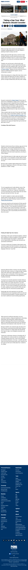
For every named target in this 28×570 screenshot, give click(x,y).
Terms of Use (18, 519)
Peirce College (5, 69)
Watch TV (22, 1)
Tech (17, 476)
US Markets (3, 497)
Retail (2, 508)
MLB (16, 497)
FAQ (16, 522)
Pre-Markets (3, 510)
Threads (7, 26)
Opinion (18, 508)
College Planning (13, 14)
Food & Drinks (4, 527)
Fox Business (5, 1)
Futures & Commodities (6, 500)
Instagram (9, 540)
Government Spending (5, 487)
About (17, 514)
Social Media (18, 479)
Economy (3, 485)
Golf (16, 504)
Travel (2, 523)
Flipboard (14, 540)
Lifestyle (3, 517)
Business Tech (18, 483)
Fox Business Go (19, 533)
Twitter (5, 26)
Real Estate (18, 467)
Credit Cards (3, 473)
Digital (17, 478)
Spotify (24, 540)
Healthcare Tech (19, 484)
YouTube (11, 540)
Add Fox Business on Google (21, 25)
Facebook (2, 26)
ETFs (2, 504)
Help (14, 555)
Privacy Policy (18, 521)
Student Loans (4, 471)
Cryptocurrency (4, 499)
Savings (2, 476)
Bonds (2, 502)
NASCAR (17, 499)
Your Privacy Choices (15, 553)
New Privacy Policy (14, 551)
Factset (8, 560)
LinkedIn (17, 540)
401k (2, 479)
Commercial (18, 471)
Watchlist (3, 515)
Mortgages (3, 469)
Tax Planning (3, 482)
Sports (17, 492)
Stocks (2, 496)
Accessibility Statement (20, 529)
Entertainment (4, 519)
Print (10, 26)
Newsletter (22, 540)
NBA (16, 496)
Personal (17, 469)
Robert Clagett (15, 100)
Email (12, 26)
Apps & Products (19, 535)
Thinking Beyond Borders (6, 200)
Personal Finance (5, 467)
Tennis (17, 505)
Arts (2, 529)
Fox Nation (18, 532)
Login (18, 1)
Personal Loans (4, 474)
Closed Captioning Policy (21, 527)
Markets (3, 494)
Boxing (17, 500)
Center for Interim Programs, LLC (18, 115)
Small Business (4, 490)
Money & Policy (4, 489)
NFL (16, 494)
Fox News (17, 530)
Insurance (3, 477)
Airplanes (3, 526)
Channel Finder (19, 516)
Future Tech (18, 486)
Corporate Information (20, 525)
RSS (19, 540)
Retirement (3, 480)
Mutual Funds (4, 511)
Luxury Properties (19, 473)
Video (17, 511)
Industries (3, 507)
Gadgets (17, 481)
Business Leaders (4, 505)
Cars (2, 524)
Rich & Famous (4, 521)
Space (17, 489)
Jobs (17, 518)
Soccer (17, 502)
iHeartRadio (14, 543)
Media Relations (19, 524)
